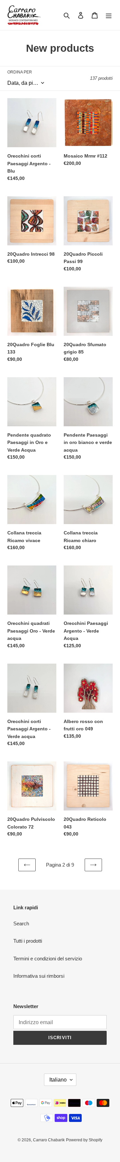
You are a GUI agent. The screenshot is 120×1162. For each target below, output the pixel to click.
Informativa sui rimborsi (38, 976)
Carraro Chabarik (49, 1140)
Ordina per (19, 72)
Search (21, 923)
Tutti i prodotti (27, 941)
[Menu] (109, 15)
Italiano (58, 1080)
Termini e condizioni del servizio (47, 958)
